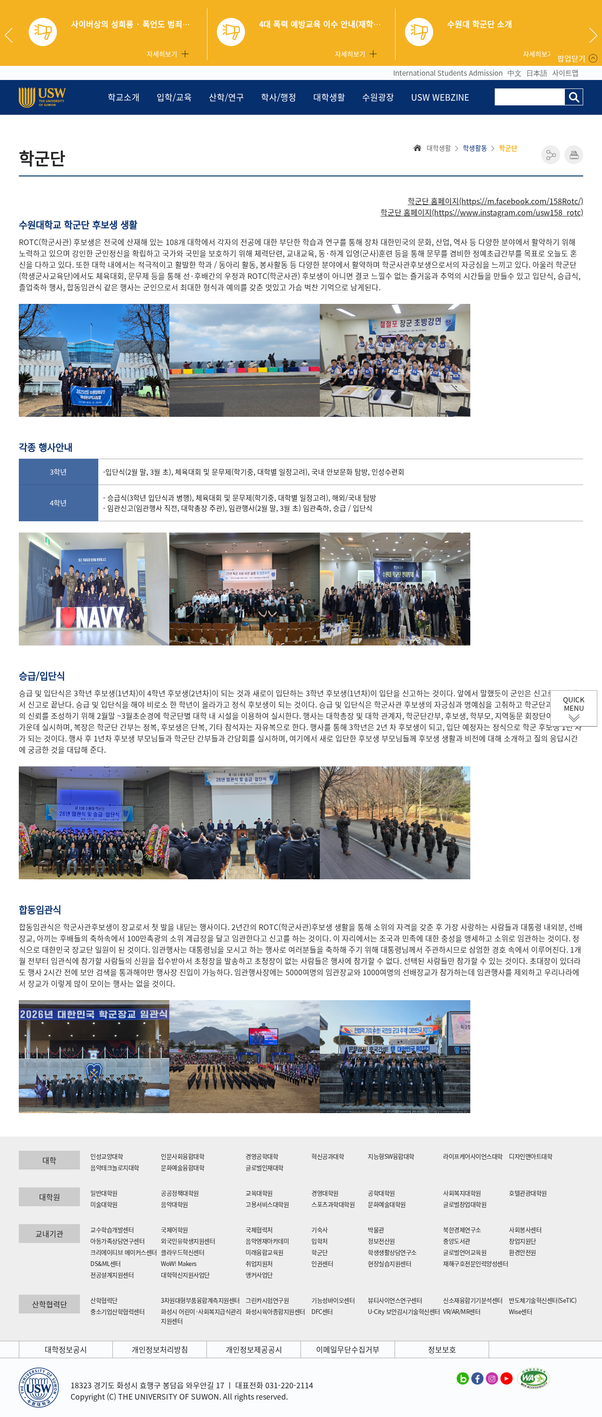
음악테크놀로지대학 (114, 1167)
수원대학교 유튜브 (506, 1378)
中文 (514, 73)
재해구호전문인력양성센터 (475, 1263)
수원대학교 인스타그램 (492, 1378)
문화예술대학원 (387, 1204)
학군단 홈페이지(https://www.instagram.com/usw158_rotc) (481, 212)
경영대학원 (325, 1192)
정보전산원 (381, 1240)
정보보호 (442, 1349)
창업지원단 (522, 1240)
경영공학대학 (262, 1156)
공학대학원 (381, 1192)
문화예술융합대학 (182, 1167)
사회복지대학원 (462, 1192)
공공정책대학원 (180, 1192)
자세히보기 (162, 53)
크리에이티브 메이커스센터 (123, 1252)
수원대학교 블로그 (463, 1378)
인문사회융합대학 (182, 1156)
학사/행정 (278, 97)
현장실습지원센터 (389, 1263)
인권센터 (322, 1263)
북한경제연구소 (462, 1229)
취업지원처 (259, 1263)
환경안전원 (522, 1252)
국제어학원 (174, 1229)
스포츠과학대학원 (333, 1204)
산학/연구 (226, 97)
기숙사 (319, 1229)
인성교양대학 (106, 1156)
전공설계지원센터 (112, 1274)
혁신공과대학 (327, 1156)
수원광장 (378, 97)
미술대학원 (104, 1204)
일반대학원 (104, 1192)
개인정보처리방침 (160, 1349)
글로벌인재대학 (265, 1167)
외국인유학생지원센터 (188, 1240)
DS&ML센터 (105, 1263)
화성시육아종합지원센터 (275, 1311)
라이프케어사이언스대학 (473, 1156)
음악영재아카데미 (267, 1240)
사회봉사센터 (525, 1229)
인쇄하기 (573, 154)
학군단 (319, 1252)
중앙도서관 (456, 1240)
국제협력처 (259, 1229)
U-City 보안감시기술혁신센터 (404, 1311)
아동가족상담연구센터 (117, 1240)
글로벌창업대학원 (464, 1204)
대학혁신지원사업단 (185, 1274)
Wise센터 (520, 1311)
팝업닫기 (571, 58)
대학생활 (329, 97)
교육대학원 (259, 1192)
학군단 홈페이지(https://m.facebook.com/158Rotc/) (495, 201)
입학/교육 (174, 97)
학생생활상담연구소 (392, 1252)
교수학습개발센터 (112, 1229)
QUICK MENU (574, 703)
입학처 (319, 1240)
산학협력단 (104, 1300)
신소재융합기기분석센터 (473, 1300)
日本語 (536, 73)
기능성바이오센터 (333, 1300)
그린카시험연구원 (267, 1300)
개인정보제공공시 (254, 1349)
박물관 (376, 1229)
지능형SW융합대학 (391, 1156)
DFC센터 (322, 1311)
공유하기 (550, 154)
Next (593, 35)
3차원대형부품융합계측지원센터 (200, 1300)
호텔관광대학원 (528, 1192)
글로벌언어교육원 (464, 1252)
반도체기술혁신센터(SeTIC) (542, 1300)
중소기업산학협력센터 (117, 1311)
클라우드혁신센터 (182, 1252)
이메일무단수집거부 (348, 1349)
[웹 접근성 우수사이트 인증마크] (533, 1373)
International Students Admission (448, 73)
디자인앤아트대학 (530, 1156)
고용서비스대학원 (267, 1204)
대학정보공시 (66, 1349)
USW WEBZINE (440, 97)
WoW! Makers (179, 1263)
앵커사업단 (259, 1274)
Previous (12, 35)
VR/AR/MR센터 (461, 1311)
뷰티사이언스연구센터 (395, 1300)
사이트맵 (565, 73)
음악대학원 (174, 1204)
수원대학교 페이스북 (477, 1378)
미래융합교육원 (265, 1252)
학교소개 (124, 97)
